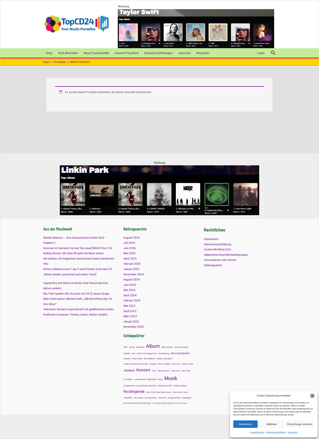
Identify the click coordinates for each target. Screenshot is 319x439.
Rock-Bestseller (68, 53)
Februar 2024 (131, 300)
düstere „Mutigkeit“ (165, 359)
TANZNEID (127, 398)
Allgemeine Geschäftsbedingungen (226, 254)
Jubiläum (129, 370)
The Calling (138, 398)
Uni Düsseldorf (151, 398)
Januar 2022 (131, 321)
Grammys (176, 364)
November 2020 (133, 326)
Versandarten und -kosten (220, 260)
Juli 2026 (129, 242)
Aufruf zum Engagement (147, 353)
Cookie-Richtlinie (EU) (217, 249)
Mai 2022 (129, 305)
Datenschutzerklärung (276, 432)
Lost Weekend (140, 379)
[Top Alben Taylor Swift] (196, 28)
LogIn (261, 53)
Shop (49, 53)
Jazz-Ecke (184, 53)
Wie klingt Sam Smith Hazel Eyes (137, 403)
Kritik (154, 371)
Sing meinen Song (180, 392)
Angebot (126, 353)
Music (160, 379)
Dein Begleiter (149, 359)
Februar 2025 (131, 263)
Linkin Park (185, 371)
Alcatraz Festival (181, 347)
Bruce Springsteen (180, 353)
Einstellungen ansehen (299, 424)
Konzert (143, 370)
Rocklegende (134, 391)
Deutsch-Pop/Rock (127, 53)
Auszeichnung (164, 353)
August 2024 (131, 279)
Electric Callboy (164, 364)
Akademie (140, 347)
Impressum (293, 432)
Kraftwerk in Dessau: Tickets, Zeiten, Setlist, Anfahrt (75, 314)
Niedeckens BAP (165, 386)
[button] (312, 395)
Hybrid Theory (187, 364)
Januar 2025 (131, 269)
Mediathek (151, 379)
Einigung (152, 364)
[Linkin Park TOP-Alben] (159, 190)
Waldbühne (186, 398)
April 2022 (130, 311)
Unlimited (162, 398)
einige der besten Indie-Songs (135, 364)
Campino (127, 359)
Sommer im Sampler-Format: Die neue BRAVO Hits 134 (77, 248)
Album (153, 346)
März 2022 (130, 316)
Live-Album (128, 379)
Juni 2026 (129, 248)
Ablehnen (271, 424)
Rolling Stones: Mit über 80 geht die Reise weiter (73, 253)
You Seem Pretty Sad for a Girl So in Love (170, 403)
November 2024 (133, 274)
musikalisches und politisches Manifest (140, 386)
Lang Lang (175, 371)
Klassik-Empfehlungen (158, 53)
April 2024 (130, 295)
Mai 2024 (129, 290)
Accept (132, 347)
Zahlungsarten (213, 265)
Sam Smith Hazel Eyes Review (158, 392)
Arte (133, 353)
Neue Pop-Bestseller (96, 53)
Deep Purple (137, 359)
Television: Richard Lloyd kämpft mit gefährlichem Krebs (78, 309)
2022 (125, 347)
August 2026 (131, 237)
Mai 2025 (129, 253)
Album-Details (167, 347)
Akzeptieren (245, 424)
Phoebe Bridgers (180, 386)
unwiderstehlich (174, 398)
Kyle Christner (163, 371)
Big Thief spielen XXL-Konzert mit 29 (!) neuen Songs (76, 293)
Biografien (202, 53)
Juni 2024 (129, 284)
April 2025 (130, 258)
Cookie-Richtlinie (257, 432)
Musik (170, 378)
